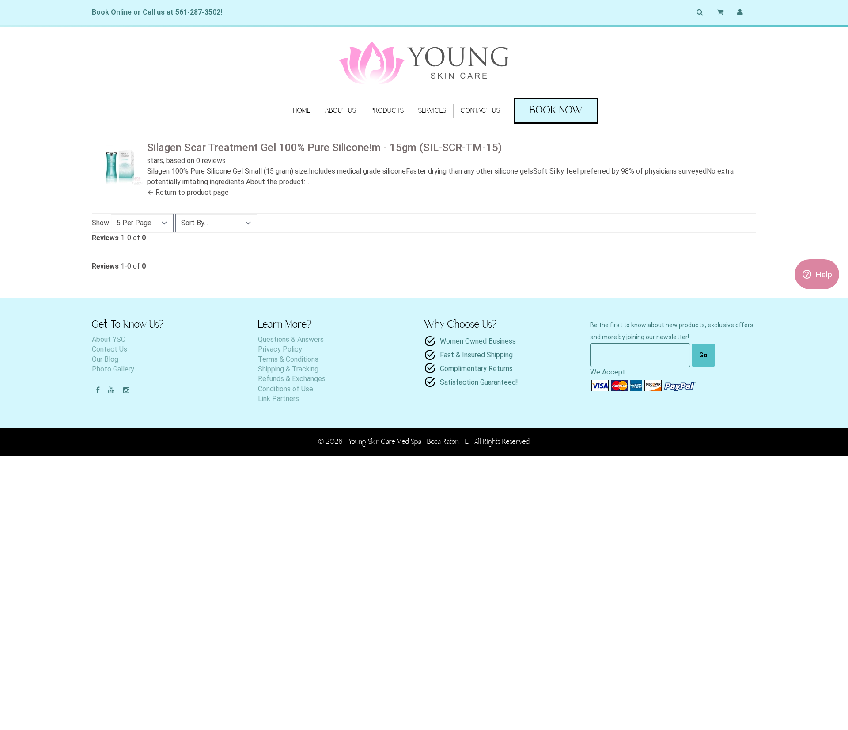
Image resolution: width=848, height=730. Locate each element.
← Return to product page (188, 192)
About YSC (108, 339)
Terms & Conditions (288, 359)
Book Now (556, 110)
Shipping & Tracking (288, 369)
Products (387, 111)
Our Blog (105, 359)
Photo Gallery (113, 369)
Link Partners (278, 398)
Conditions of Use (285, 389)
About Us (340, 111)
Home (301, 111)
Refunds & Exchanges (292, 378)
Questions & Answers (291, 339)
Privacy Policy (280, 349)
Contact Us (480, 111)
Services (432, 111)
